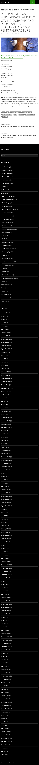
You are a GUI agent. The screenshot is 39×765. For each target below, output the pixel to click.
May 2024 (3, 401)
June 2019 (4, 584)
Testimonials (4, 294)
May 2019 (3, 587)
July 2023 (3, 434)
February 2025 (5, 372)
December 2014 (5, 738)
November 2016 (5, 676)
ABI (3, 112)
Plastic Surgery (6, 258)
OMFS (3, 239)
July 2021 (3, 512)
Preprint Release (6, 11)
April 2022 (4, 483)
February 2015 (5, 731)
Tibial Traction (30, 114)
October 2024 (5, 385)
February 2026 (5, 332)
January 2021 (4, 532)
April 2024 (4, 404)
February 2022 (5, 489)
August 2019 (4, 578)
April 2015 (4, 725)
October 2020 (5, 538)
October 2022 (5, 463)
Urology (4, 271)
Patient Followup (6, 284)
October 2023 (5, 424)
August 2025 (4, 352)
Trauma (14, 11)
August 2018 (4, 614)
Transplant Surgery (8, 219)
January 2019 (4, 601)
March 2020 (4, 558)
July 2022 (3, 473)
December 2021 (5, 496)
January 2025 (4, 375)
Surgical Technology (7, 262)
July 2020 (3, 545)
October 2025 (5, 345)
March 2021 (4, 525)
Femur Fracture (27, 112)
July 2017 (3, 653)
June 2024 (4, 398)
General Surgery (6, 9)
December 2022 (5, 457)
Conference (4, 190)
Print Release (5, 183)
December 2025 (5, 339)
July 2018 (3, 617)
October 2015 (5, 705)
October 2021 (5, 502)
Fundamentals (6, 206)
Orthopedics (29, 9)
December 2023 (5, 417)
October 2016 (5, 679)
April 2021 (4, 522)
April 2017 (4, 663)
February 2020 (5, 561)
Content (3, 193)
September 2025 (5, 349)
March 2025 (4, 368)
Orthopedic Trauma (18, 9)
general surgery (7, 114)
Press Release (6, 180)
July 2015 (3, 715)
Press (2, 288)
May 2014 (3, 751)
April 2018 (4, 627)
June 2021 (4, 515)
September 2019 (5, 574)
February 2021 (5, 529)
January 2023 (4, 453)
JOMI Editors (15, 34)
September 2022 (5, 466)
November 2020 (5, 535)
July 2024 (3, 394)
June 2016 (4, 686)
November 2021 (5, 499)
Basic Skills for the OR (8, 199)
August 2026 (4, 313)
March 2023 (4, 447)
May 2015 (3, 722)
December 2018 (5, 604)
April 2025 (4, 365)
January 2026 (4, 336)
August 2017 (4, 650)
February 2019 (5, 597)
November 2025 (5, 342)
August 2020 (4, 542)
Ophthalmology (6, 242)
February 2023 (5, 450)
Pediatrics (5, 255)
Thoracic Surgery (7, 265)
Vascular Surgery (6, 275)
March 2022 (4, 486)
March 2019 (4, 594)
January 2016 (4, 699)
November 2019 (5, 568)
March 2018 (4, 630)
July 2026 (3, 316)
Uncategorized (5, 297)
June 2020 (4, 548)
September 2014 (5, 741)
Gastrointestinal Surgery (9, 209)
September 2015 (5, 708)
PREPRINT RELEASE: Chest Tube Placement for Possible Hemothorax (17, 126)
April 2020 (4, 555)
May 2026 (3, 322)
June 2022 (4, 476)
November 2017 (5, 640)
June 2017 (4, 656)
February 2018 (5, 633)
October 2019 (5, 571)
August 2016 (4, 682)
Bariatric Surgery (7, 216)
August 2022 (4, 470)
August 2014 (4, 744)
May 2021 (3, 519)
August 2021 (4, 509)
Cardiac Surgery (6, 203)
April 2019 (4, 591)
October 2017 (5, 643)
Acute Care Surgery (7, 196)
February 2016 (5, 695)
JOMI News (5, 2)
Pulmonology (4, 291)
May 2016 (3, 689)
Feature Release (6, 173)
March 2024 (4, 408)
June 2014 (4, 748)
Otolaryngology (6, 252)
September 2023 (5, 427)
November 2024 (5, 381)
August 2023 (4, 430)
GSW (15, 114)
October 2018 (5, 610)
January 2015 (4, 735)
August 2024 (4, 391)
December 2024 (5, 378)
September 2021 (5, 506)
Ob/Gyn (4, 235)
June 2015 (4, 718)
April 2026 (4, 326)
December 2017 (5, 637)
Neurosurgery (6, 232)
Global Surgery (6, 222)
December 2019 (5, 565)
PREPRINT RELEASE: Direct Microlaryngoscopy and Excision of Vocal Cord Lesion (19, 135)
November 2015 (5, 702)
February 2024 (5, 411)
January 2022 (4, 493)
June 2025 (4, 358)
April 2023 (4, 444)
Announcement (5, 170)
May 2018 (3, 623)
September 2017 (5, 646)
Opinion (3, 281)
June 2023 (4, 437)
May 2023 (3, 440)
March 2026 (4, 329)
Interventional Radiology (9, 229)
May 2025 (3, 362)
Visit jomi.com (5, 149)
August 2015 (4, 712)
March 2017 (4, 666)
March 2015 (4, 728)
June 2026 (4, 319)
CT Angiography (15, 112)
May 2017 (3, 659)
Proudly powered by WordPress (8, 762)
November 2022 (5, 460)
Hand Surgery (6, 226)
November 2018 (5, 607)
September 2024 (5, 388)
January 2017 (4, 672)
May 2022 (3, 479)
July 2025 (3, 355)
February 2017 (5, 669)
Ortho (21, 114)
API (7, 112)
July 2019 (3, 581)
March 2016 (4, 692)
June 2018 (4, 620)
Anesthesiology (5, 167)
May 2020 (3, 551)
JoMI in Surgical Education (8, 278)
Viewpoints (4, 301)
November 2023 (5, 421)
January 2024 (4, 414)
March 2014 (4, 754)
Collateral (3, 186)
